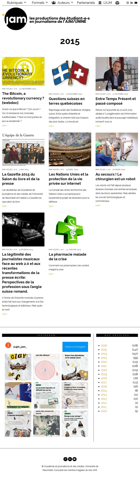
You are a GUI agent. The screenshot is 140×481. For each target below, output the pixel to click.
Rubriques (14, 3)
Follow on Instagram (75, 346)
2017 (104, 382)
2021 (104, 366)
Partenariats (86, 3)
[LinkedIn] (131, 2)
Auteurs (63, 3)
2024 (104, 353)
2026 (104, 345)
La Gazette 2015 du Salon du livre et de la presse (21, 179)
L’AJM (107, 3)
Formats (37, 3)
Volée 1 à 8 (11, 89)
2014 (104, 394)
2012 (104, 402)
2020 (104, 370)
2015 (104, 390)
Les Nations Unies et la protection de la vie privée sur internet (68, 179)
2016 (104, 386)
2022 (104, 362)
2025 (104, 349)
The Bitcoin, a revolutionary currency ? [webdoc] (23, 98)
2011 (104, 407)
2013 (104, 398)
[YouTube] (136, 2)
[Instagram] (127, 2)
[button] (18, 367)
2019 (104, 374)
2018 (104, 378)
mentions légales (76, 470)
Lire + (4, 125)
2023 (104, 357)
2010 (104, 411)
